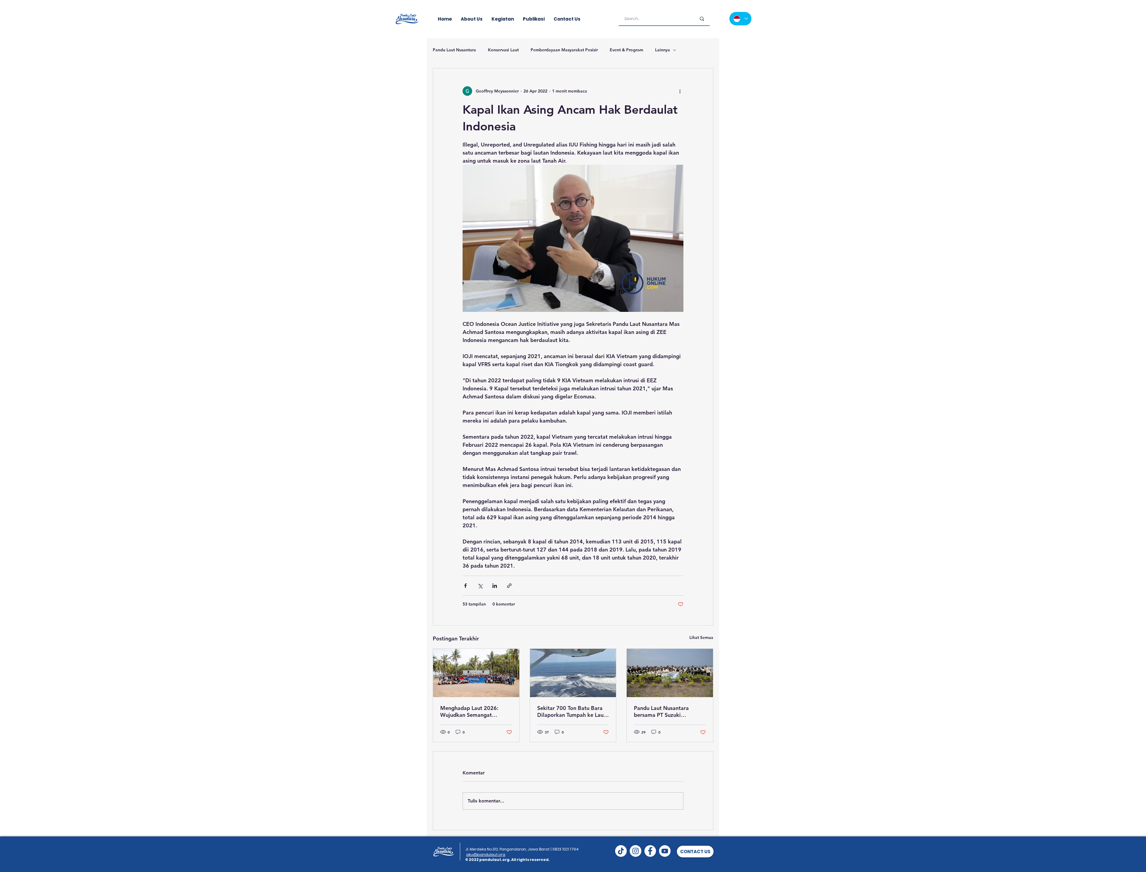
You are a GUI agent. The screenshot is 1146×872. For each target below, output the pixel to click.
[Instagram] (635, 851)
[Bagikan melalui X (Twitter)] (480, 585)
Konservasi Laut (503, 50)
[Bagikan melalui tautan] (509, 585)
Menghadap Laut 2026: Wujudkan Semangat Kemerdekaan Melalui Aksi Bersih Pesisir (473, 711)
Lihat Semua (701, 637)
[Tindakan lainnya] (679, 91)
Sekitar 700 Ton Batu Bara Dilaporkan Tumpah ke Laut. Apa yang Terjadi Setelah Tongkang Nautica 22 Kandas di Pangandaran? (572, 711)
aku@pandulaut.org (485, 854)
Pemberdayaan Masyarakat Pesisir (564, 50)
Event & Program (626, 50)
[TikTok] (621, 851)
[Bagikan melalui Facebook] (465, 585)
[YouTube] (665, 851)
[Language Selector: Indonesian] (740, 18)
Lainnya (662, 50)
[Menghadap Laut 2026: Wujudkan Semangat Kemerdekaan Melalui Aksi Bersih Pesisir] (476, 673)
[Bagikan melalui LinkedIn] (494, 585)
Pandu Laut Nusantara (454, 50)
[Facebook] (650, 851)
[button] (695, 851)
